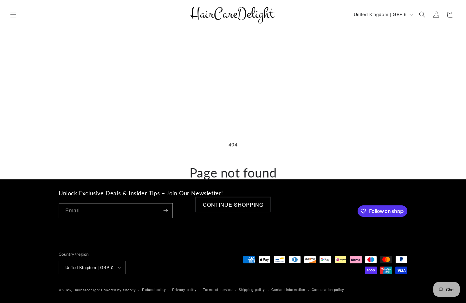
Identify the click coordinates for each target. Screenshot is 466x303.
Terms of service (217, 289)
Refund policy (154, 289)
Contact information (288, 289)
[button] (13, 15)
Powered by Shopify (118, 289)
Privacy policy (184, 289)
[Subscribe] (165, 210)
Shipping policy (252, 289)
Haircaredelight (87, 289)
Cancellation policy (328, 289)
